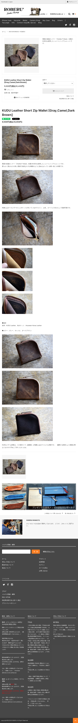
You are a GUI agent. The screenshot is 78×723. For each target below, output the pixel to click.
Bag (53, 20)
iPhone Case (6, 20)
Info (13, 22)
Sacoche (17, 20)
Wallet (25, 20)
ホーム (4, 31)
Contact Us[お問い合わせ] (26, 22)
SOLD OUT (59, 91)
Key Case (46, 20)
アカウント (71, 2)
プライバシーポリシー (9, 603)
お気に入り (10, 89)
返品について (70, 96)
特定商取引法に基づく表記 (66, 98)
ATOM (8, 597)
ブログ (4, 591)
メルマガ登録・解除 (8, 594)
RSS (3, 597)
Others (60, 20)
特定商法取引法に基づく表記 (11, 600)
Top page (5, 22)
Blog (40, 22)
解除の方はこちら (48, 551)
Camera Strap (35, 20)
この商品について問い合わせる (52, 513)
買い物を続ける (69, 513)
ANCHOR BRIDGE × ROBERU (17, 31)
